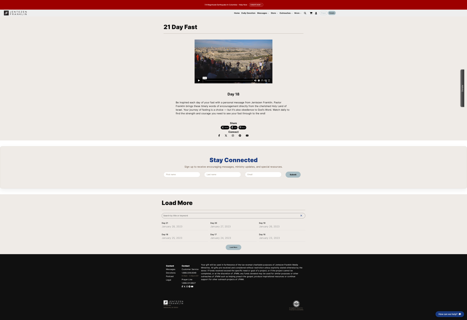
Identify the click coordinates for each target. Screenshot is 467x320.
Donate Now (255, 5)
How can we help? (448, 314)
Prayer (323, 13)
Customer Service (190, 269)
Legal (168, 280)
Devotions (171, 273)
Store (274, 13)
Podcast (170, 276)
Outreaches (286, 13)
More (297, 13)
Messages (263, 13)
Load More (233, 247)
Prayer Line (187, 279)
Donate (331, 13)
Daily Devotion (248, 13)
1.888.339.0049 (189, 273)
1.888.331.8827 (189, 283)
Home (237, 13)
